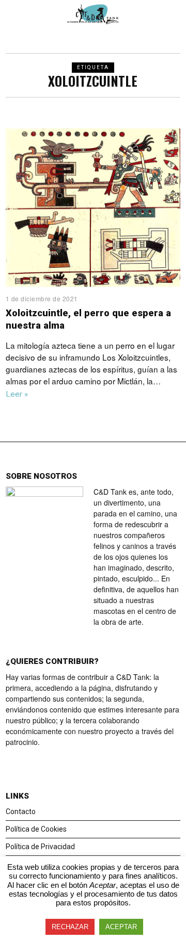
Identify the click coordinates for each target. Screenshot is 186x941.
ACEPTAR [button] (121, 927)
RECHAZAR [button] (70, 927)
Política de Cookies (36, 829)
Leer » (17, 394)
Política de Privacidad (40, 846)
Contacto (21, 811)
